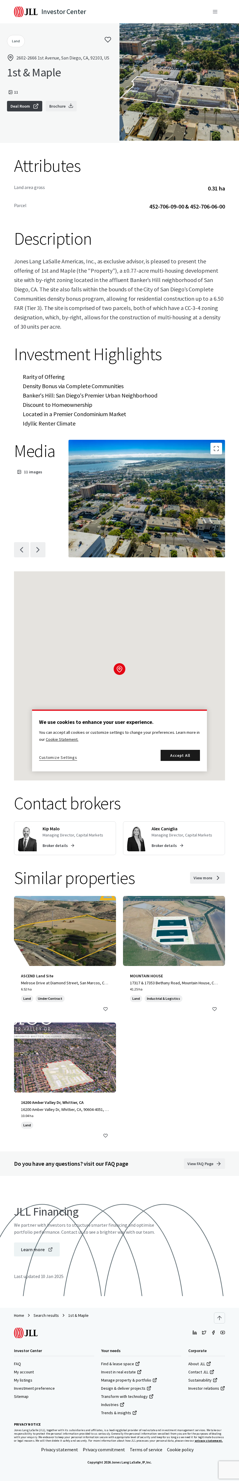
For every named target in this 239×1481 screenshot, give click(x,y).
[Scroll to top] (219, 1318)
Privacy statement (59, 1449)
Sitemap (21, 1396)
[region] (119, 740)
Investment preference (34, 1388)
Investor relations (203, 1388)
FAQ (17, 1363)
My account (24, 1372)
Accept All (180, 755)
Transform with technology (124, 1396)
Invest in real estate (118, 1372)
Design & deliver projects (123, 1388)
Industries (110, 1404)
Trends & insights (116, 1412)
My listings (23, 1380)
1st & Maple (78, 1315)
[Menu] (215, 11)
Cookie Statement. (62, 739)
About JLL (196, 1363)
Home (19, 1315)
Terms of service (146, 1449)
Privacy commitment (104, 1449)
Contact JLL (198, 1372)
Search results (46, 1315)
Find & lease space (117, 1363)
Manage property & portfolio (126, 1380)
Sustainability (200, 1380)
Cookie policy (180, 1449)
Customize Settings (58, 757)
